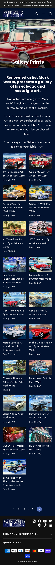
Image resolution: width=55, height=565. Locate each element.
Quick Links (12, 542)
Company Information (21, 534)
